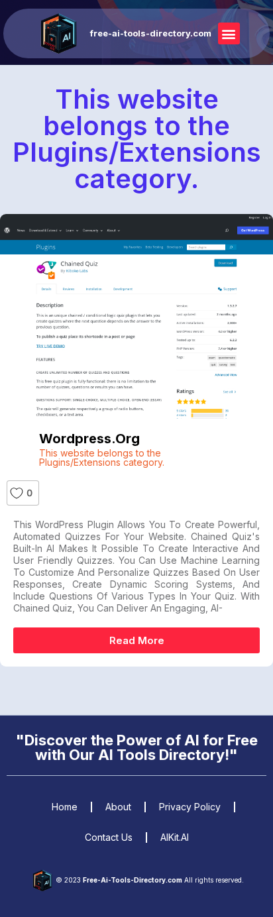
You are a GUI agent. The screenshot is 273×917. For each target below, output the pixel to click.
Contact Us (109, 837)
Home (65, 806)
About (118, 806)
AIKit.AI (174, 837)
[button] (229, 33)
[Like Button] (16, 493)
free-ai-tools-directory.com (150, 33)
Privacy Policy (190, 806)
